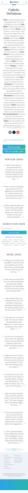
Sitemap (5, 466)
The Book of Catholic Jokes (15, 139)
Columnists (6, 461)
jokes (14, 4)
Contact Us (6, 459)
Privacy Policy (17, 455)
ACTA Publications (9, 127)
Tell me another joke (14, 151)
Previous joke (14, 146)
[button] (26, 2)
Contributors (7, 462)
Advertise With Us (8, 457)
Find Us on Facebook (8, 464)
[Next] (23, 449)
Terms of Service (17, 457)
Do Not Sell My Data (18, 459)
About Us (6, 455)
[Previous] (4, 449)
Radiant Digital (7, 468)
